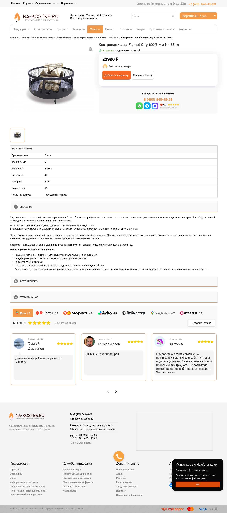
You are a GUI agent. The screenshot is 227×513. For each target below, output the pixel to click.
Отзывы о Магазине (74, 486)
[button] (108, 391)
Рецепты (121, 477)
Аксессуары (41, 29)
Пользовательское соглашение (27, 486)
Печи (108, 29)
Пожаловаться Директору (77, 473)
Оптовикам (16, 473)
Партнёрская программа (77, 477)
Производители (125, 469)
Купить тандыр (124, 482)
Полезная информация (129, 495)
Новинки (121, 490)
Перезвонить (68, 3)
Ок (197, 484)
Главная (15, 3)
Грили (61, 29)
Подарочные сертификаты (78, 482)
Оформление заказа (46, 3)
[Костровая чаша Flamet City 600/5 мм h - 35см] (90, 48)
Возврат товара (72, 469)
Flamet (48, 155)
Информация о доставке (24, 482)
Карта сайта (69, 490)
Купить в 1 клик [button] (142, 75)
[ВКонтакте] (171, 485)
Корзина (28, 3)
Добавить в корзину (116, 75)
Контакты (185, 29)
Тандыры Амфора (126, 486)
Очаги (94, 29)
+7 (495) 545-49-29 (202, 4)
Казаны (77, 29)
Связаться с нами (81, 442)
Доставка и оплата (162, 29)
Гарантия (15, 469)
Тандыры (20, 29)
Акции (141, 29)
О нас (13, 477)
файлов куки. (199, 478)
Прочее (124, 29)
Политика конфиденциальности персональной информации (28, 492)
